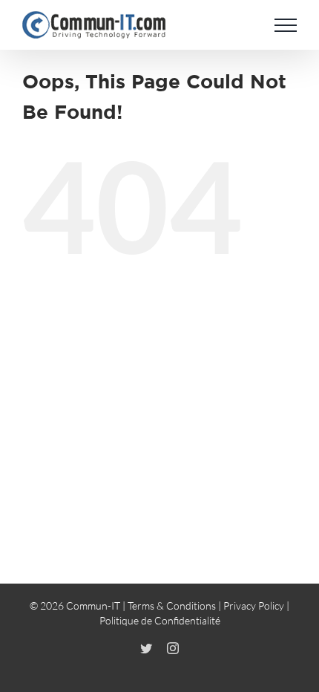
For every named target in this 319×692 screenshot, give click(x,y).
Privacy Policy (253, 605)
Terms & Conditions (172, 605)
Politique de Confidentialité (159, 620)
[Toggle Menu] (286, 25)
